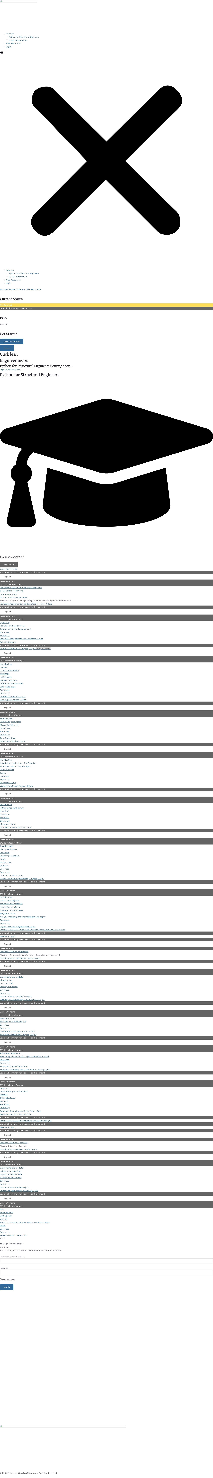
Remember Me (8, 1279)
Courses (10, 34)
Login (8, 47)
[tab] (7, 348)
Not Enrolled (6, 305)
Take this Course (12, 341)
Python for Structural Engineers (24, 37)
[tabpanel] (106, 795)
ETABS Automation (18, 40)
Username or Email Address (12, 1257)
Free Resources (13, 43)
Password (4, 1268)
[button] (106, 160)
